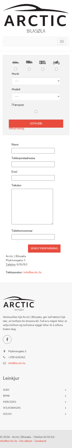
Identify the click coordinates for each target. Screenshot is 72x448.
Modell (16, 89)
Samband (40, 441)
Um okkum (25, 441)
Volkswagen (12, 408)
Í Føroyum (18, 105)
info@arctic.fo (32, 272)
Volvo (7, 414)
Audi (6, 390)
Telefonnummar (22, 231)
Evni (14, 172)
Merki (15, 74)
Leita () (36, 123)
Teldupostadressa (23, 158)
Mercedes (9, 402)
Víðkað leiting (16, 128)
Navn (15, 144)
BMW (6, 396)
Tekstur (17, 185)
